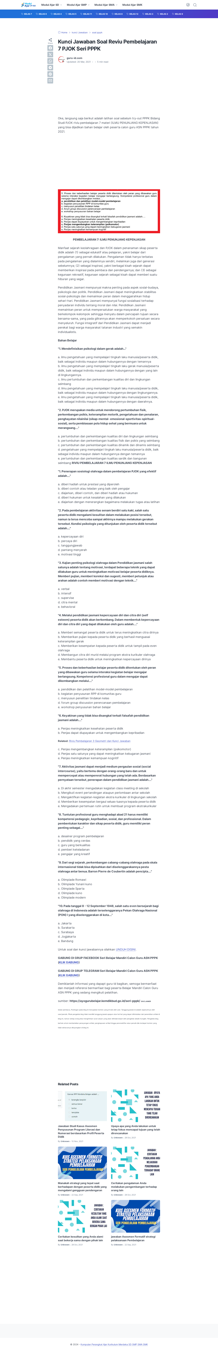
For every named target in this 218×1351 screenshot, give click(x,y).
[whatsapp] (50, 61)
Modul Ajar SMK (132, 4)
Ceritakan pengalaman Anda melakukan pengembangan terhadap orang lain (134, 1186)
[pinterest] (50, 74)
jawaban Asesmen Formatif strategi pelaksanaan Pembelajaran (133, 1238)
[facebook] (50, 48)
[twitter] (50, 54)
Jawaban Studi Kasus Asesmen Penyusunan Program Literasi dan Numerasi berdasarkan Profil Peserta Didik (81, 1131)
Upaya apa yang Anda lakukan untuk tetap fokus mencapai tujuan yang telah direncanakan (135, 1129)
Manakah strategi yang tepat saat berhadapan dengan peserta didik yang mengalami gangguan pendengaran (82, 1186)
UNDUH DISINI (126, 949)
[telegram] (50, 67)
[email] (50, 80)
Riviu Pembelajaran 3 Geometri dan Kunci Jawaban (99, 741)
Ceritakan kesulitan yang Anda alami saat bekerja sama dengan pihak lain (80, 1238)
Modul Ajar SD (50, 4)
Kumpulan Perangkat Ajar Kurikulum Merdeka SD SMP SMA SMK (114, 1344)
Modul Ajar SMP (77, 4)
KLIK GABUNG (69, 962)
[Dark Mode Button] (188, 5)
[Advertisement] (109, 90)
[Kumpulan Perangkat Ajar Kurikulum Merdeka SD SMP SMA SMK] (28, 4)
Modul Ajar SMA (104, 4)
